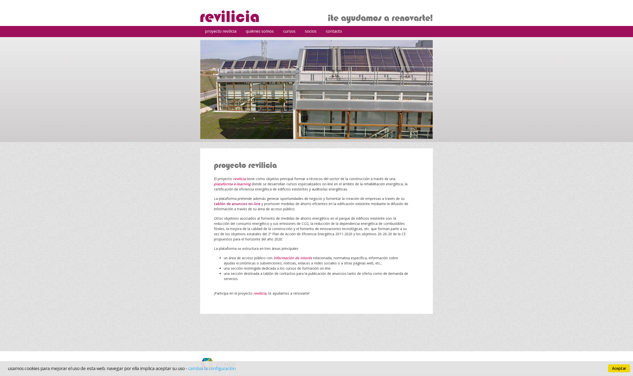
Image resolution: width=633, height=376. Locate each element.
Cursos (287, 31)
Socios (310, 31)
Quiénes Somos (260, 31)
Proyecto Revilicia (220, 31)
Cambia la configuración (212, 368)
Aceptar (619, 368)
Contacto (334, 31)
